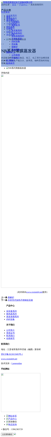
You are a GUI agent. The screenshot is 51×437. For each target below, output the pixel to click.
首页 (8, 17)
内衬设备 (16, 41)
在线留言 (10, 63)
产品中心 (10, 28)
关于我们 (10, 19)
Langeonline (17, 363)
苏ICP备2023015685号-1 (12, 354)
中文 (3, 12)
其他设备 (16, 49)
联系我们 (10, 60)
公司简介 (16, 22)
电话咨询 (12, 424)
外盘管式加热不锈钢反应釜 (20, 300)
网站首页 (12, 416)
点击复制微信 (7, 434)
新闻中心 (10, 52)
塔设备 (15, 44)
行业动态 (16, 58)
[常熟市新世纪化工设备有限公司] (16, 2)
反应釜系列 (17, 30)
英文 (8, 12)
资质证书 (16, 25)
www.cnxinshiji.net (34, 292)
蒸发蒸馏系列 (18, 36)
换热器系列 (17, 33)
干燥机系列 (17, 38)
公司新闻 (16, 55)
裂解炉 (15, 47)
